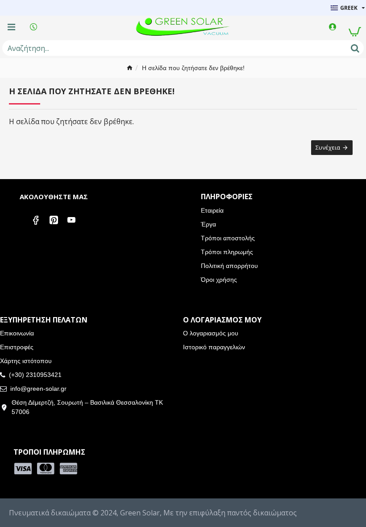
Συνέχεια (328, 147)
